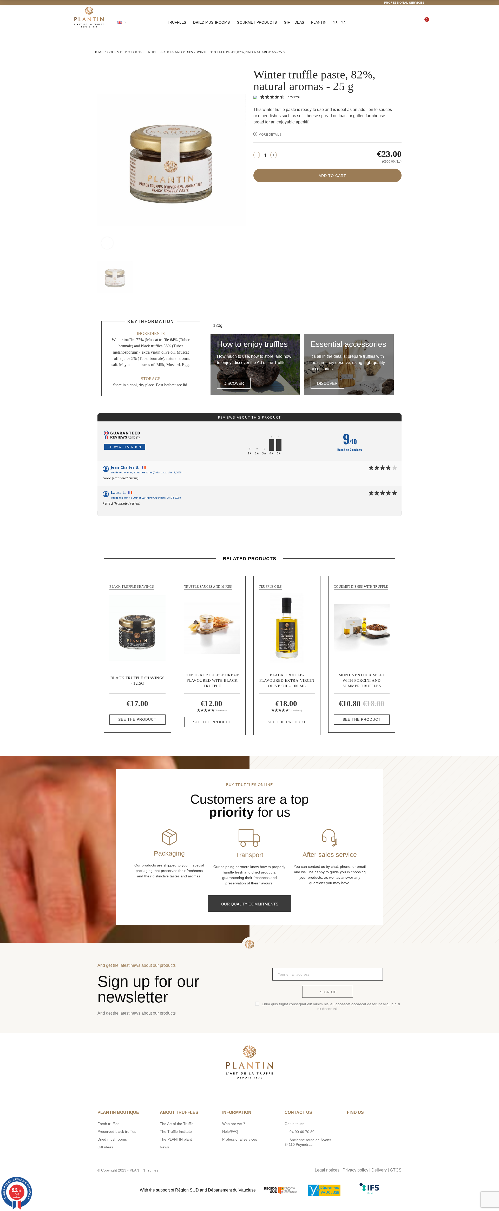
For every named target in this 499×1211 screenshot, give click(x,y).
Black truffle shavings (131, 586)
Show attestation (124, 447)
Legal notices (327, 1170)
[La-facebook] (254, 1169)
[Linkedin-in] (265, 1169)
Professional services (404, 2)
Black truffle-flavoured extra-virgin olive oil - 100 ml (286, 680)
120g (217, 325)
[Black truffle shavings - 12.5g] (137, 628)
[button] (234, 383)
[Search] (388, 22)
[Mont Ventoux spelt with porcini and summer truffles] (362, 628)
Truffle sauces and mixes (208, 586)
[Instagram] (244, 1169)
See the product (137, 719)
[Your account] (406, 22)
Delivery (379, 1170)
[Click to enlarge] (107, 243)
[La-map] (233, 1169)
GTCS (396, 1170)
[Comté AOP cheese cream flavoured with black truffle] (212, 628)
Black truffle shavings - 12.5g (137, 680)
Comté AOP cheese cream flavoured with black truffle (212, 680)
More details (270, 134)
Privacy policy (355, 1170)
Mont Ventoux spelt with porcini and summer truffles (361, 680)
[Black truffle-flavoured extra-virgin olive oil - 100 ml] (287, 628)
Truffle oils (270, 586)
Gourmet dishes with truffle (361, 586)
